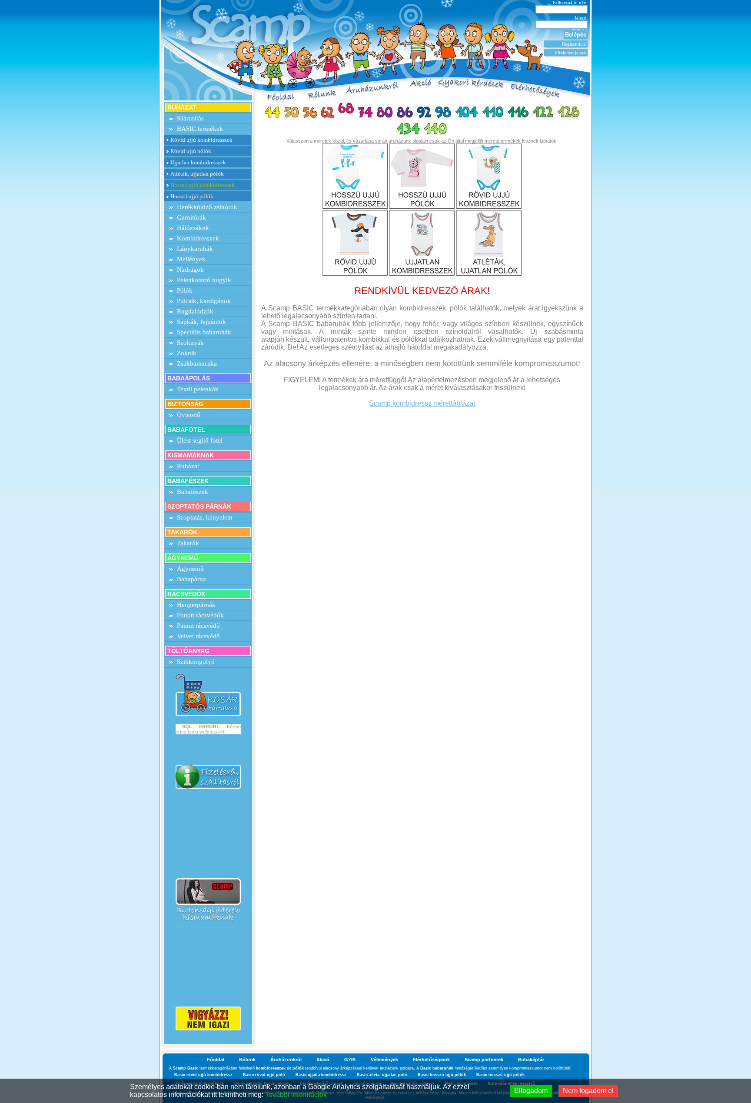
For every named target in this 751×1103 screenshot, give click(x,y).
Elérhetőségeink (431, 1059)
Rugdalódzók (195, 311)
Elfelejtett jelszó (570, 52)
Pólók (185, 290)
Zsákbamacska (197, 363)
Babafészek (192, 491)
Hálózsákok (193, 227)
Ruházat (188, 466)
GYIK (350, 1059)
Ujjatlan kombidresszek (198, 162)
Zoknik (186, 353)
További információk (296, 1094)
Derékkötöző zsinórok (207, 206)
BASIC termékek (200, 128)
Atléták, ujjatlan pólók (197, 173)
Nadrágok (190, 269)
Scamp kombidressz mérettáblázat (422, 403)
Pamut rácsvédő (198, 625)
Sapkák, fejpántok (201, 321)
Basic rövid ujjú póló (264, 1075)
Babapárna (191, 579)
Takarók (188, 543)
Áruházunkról (286, 1059)
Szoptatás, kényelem (205, 517)
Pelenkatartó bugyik (204, 280)
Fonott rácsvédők (200, 615)
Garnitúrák (191, 217)
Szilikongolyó (196, 661)
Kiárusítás (190, 118)
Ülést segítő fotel (200, 440)
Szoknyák (190, 342)
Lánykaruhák (195, 248)
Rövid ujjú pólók (190, 151)
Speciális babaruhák (204, 332)
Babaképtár (531, 1059)
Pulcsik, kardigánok (204, 300)
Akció (322, 1059)
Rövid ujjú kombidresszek (201, 140)
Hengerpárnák (196, 604)
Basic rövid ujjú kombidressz (203, 1075)
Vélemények (384, 1059)
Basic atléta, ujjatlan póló (382, 1075)
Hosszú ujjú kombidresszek (202, 185)
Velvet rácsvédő (198, 636)
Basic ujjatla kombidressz (321, 1075)
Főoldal (215, 1059)
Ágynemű (190, 568)
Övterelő (188, 414)
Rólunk (247, 1059)
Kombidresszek (198, 238)
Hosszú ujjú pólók (191, 196)
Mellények (191, 259)
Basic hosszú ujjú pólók (442, 1075)
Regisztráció (574, 44)
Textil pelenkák (198, 389)
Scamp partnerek (484, 1059)
